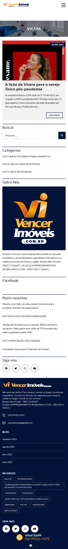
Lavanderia (9, 505)
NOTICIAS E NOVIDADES (17, 171)
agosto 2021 (8, 447)
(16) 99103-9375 (16, 415)
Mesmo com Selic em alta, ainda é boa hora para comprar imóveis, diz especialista (28, 305)
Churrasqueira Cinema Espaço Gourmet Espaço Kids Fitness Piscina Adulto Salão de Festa (32, 486)
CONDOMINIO (10, 493)
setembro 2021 (9, 439)
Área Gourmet (11, 511)
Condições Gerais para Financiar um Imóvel (25, 349)
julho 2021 (7, 454)
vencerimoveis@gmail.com (20, 423)
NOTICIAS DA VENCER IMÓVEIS (21, 163)
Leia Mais (54, 115)
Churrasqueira (24, 479)
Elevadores (27, 493)
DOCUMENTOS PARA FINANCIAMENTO (26, 156)
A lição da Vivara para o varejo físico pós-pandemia (32, 86)
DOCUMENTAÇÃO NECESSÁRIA (21, 340)
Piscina (23, 505)
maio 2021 (7, 462)
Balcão (8, 479)
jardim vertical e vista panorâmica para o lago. (26, 499)
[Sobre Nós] (34, 218)
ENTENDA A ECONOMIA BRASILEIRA (24, 316)
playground (38, 505)
